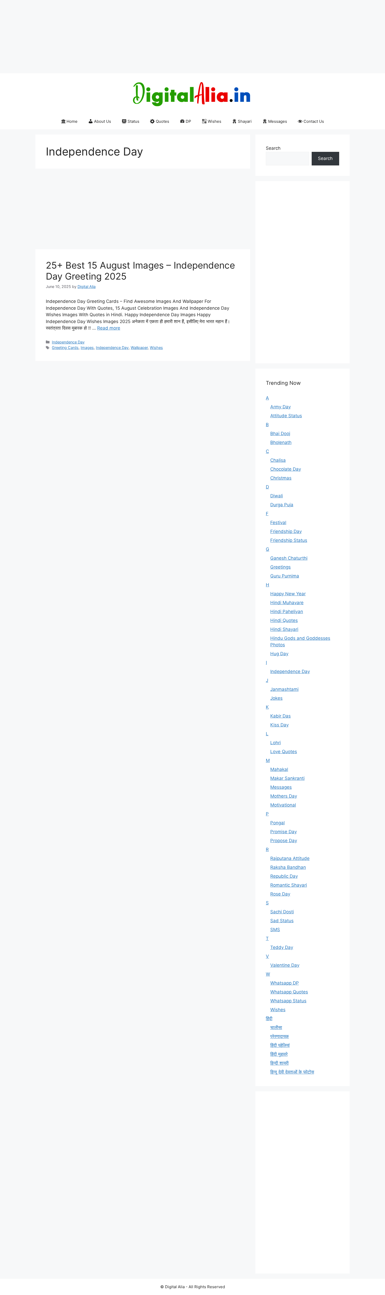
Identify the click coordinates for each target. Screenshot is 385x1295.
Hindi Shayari (284, 629)
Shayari (245, 121)
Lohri (275, 742)
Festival (278, 522)
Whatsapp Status (288, 1000)
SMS (275, 929)
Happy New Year (288, 593)
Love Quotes (283, 751)
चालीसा (276, 1027)
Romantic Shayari (288, 885)
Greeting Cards (65, 347)
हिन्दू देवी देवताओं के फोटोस (292, 1072)
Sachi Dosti (282, 911)
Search (273, 148)
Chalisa (278, 460)
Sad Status (282, 920)
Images (87, 347)
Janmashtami (284, 689)
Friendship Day (286, 531)
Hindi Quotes (284, 620)
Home (72, 121)
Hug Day (279, 653)
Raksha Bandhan (288, 867)
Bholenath (281, 442)
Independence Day (68, 342)
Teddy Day (281, 947)
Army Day (280, 406)
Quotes (162, 121)
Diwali (276, 495)
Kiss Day (279, 724)
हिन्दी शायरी (279, 1063)
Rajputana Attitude (290, 858)
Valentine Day (284, 965)
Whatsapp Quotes (289, 991)
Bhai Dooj (280, 433)
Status (133, 121)
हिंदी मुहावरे (279, 1054)
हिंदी (269, 1018)
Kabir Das (280, 716)
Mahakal (279, 769)
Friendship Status (288, 540)
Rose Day (280, 894)
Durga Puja (281, 504)
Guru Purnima (284, 576)
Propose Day (283, 840)
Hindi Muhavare (287, 602)
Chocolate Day (285, 469)
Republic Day (284, 876)
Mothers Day (283, 796)
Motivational (283, 805)
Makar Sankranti (287, 778)
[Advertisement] (157, 36)
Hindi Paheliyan (286, 611)
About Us (102, 121)
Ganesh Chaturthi (288, 558)
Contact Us (314, 121)
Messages (277, 121)
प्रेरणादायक (279, 1036)
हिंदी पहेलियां (280, 1045)
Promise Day (283, 831)
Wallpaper (139, 347)
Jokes (276, 698)
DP (188, 121)
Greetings (280, 567)
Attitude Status (286, 415)
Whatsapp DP (284, 983)
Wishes (214, 121)
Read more (108, 328)
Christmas (281, 478)
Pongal (277, 822)
